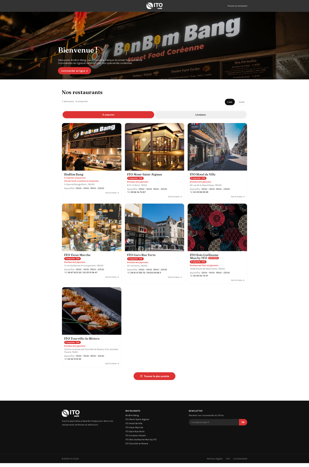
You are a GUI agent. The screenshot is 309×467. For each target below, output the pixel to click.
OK (243, 422)
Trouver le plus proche (156, 376)
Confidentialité (240, 458)
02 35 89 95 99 (200, 192)
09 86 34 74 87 (138, 192)
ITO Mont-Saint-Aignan (137, 419)
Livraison (201, 114)
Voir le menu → (112, 193)
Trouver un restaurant (237, 6)
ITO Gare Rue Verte (134, 431)
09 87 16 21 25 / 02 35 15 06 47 (82, 272)
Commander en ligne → (74, 70)
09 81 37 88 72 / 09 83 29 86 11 (146, 272)
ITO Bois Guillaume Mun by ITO (141, 439)
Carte (241, 102)
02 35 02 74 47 (200, 275)
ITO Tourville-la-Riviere (136, 443)
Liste (229, 102)
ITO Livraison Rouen (135, 435)
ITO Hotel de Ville (133, 423)
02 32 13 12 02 (74, 359)
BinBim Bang (132, 415)
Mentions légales (215, 458)
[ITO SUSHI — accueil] (154, 6)
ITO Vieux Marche (134, 427)
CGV (228, 458)
